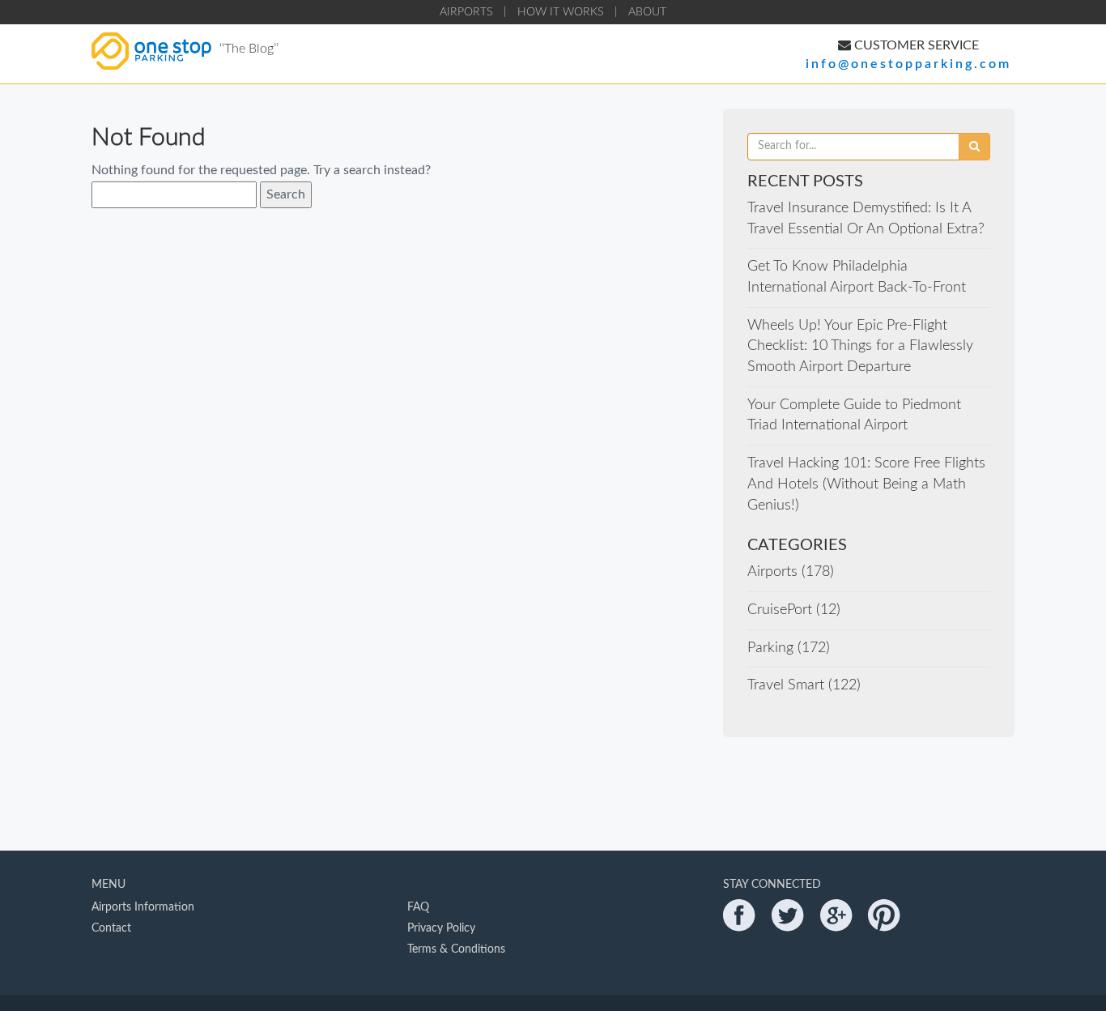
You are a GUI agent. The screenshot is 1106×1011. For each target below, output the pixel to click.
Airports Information (142, 907)
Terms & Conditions (456, 949)
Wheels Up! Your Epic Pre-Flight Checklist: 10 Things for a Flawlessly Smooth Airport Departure (860, 346)
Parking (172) (788, 648)
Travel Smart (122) (804, 685)
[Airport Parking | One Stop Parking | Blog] (151, 65)
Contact (111, 928)
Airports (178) (790, 572)
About (647, 12)
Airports (466, 12)
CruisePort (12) (793, 610)
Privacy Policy (441, 928)
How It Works (560, 12)
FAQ (418, 907)
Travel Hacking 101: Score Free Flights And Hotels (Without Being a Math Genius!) (866, 484)
